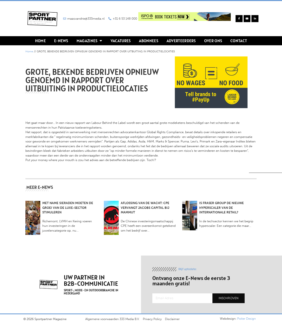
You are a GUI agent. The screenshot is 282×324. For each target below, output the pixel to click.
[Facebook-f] (239, 18)
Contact (238, 40)
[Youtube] (247, 18)
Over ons (213, 40)
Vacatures (121, 40)
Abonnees (148, 40)
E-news (61, 40)
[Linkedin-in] (254, 18)
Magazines (87, 40)
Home (40, 40)
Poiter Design (246, 318)
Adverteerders (181, 40)
